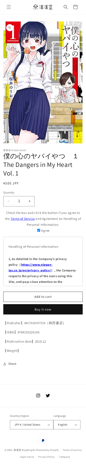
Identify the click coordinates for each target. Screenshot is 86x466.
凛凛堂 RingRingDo (24, 450)
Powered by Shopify (47, 450)
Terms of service (72, 450)
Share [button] (12, 364)
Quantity (8, 192)
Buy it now (43, 309)
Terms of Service (23, 219)
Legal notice (27, 456)
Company (64, 456)
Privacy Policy (46, 456)
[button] (9, 7)
